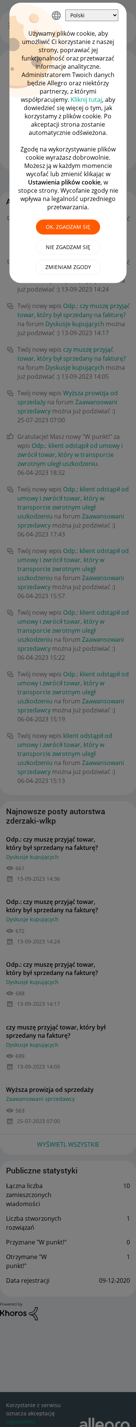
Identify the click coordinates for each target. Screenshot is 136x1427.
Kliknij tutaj (86, 99)
